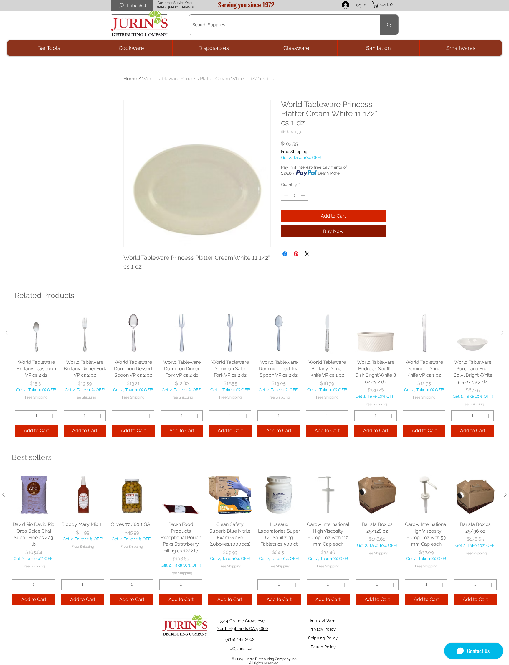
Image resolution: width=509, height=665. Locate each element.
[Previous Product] (6, 332)
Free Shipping (294, 151)
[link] (385, 4)
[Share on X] (307, 253)
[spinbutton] (294, 195)
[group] (254, 374)
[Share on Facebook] (284, 253)
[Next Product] (502, 332)
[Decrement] (285, 195)
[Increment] (303, 195)
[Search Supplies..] (389, 25)
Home (130, 78)
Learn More (329, 173)
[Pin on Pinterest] (296, 253)
